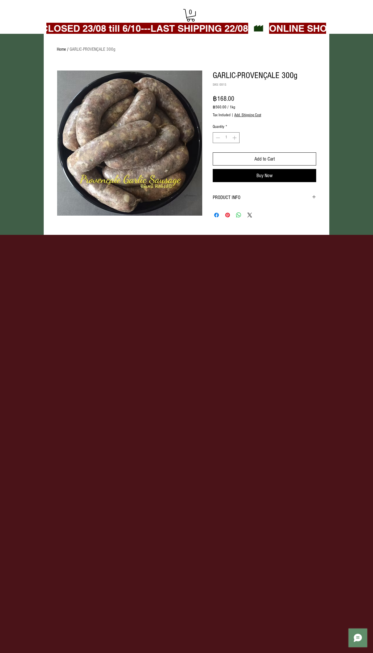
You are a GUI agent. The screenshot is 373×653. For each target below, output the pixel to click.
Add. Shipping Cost (247, 115)
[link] (190, 15)
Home (61, 49)
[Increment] (235, 138)
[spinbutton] (226, 138)
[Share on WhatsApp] (238, 215)
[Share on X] (249, 215)
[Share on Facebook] (216, 215)
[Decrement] (217, 138)
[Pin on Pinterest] (227, 215)
